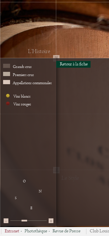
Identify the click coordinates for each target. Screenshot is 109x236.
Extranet (12, 231)
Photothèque (36, 231)
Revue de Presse (66, 231)
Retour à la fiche (73, 64)
